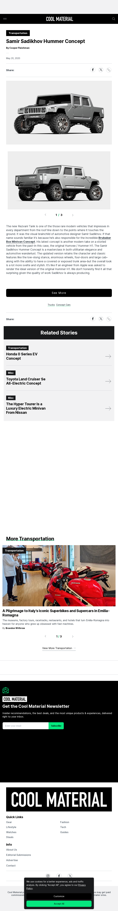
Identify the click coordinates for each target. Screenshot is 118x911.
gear (9, 822)
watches (11, 832)
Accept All (59, 903)
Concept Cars (63, 304)
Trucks (51, 304)
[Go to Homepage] (60, 19)
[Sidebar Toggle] (4, 19)
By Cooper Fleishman (18, 48)
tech (63, 827)
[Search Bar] (114, 19)
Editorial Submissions (18, 854)
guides (64, 832)
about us (11, 849)
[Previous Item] (45, 215)
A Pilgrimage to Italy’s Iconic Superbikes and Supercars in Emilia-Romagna (56, 613)
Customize (59, 896)
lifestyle (11, 827)
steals (9, 837)
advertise (12, 860)
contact (11, 865)
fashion (64, 822)
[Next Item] (73, 215)
